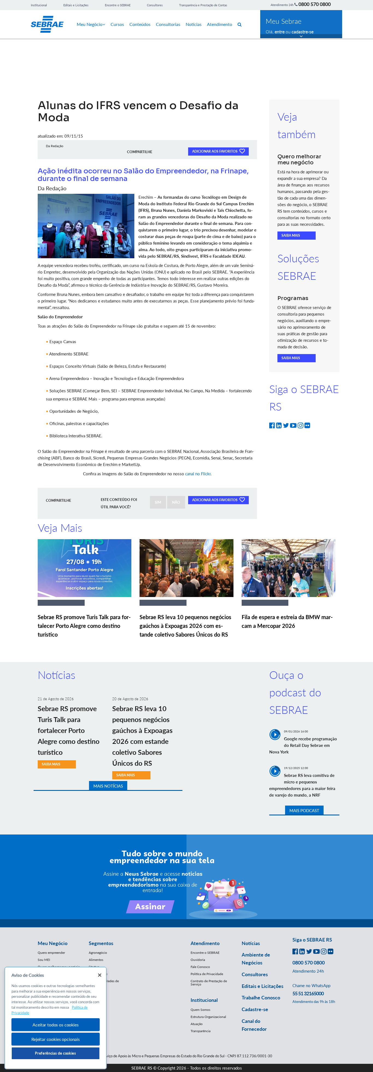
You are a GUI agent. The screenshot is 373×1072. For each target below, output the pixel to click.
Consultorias (168, 24)
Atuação (197, 1024)
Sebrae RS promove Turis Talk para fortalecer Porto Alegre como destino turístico (84, 626)
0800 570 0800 (314, 4)
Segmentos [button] (101, 943)
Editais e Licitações (75, 5)
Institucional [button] (204, 1000)
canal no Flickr (198, 473)
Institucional (39, 5)
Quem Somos (200, 1010)
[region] (55, 1018)
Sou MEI (44, 960)
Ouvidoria (198, 960)
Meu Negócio (89, 24)
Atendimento (219, 24)
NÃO (176, 502)
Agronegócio (98, 953)
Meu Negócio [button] (52, 943)
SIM (158, 502)
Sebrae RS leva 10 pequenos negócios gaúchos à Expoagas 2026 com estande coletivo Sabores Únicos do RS (185, 626)
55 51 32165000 (308, 993)
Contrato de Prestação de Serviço (209, 982)
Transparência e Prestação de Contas (203, 5)
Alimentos (96, 960)
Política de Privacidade (207, 974)
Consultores (155, 5)
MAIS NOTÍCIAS (108, 785)
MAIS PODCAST (304, 810)
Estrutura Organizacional (208, 1017)
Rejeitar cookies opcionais (55, 1039)
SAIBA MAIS (291, 235)
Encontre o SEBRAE (118, 5)
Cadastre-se (255, 1009)
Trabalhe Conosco (261, 997)
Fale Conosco (200, 967)
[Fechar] (100, 975)
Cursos (117, 24)
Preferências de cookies (55, 1053)
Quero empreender (51, 953)
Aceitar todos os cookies (55, 1024)
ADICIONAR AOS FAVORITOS (215, 151)
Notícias (194, 24)
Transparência (201, 1031)
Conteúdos (139, 24)
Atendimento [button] (205, 943)
